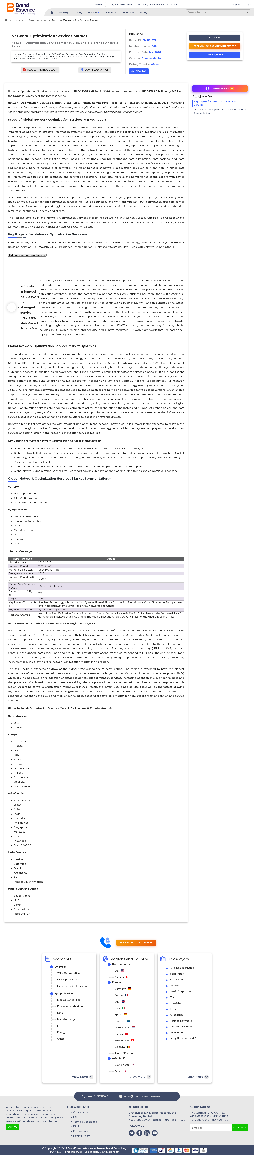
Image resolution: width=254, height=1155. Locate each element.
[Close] (156, 550)
